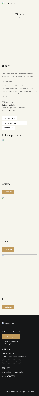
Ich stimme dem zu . (12, 343)
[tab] (9, 118)
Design (9, 108)
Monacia (6, 241)
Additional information (14, 123)
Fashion (16, 108)
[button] (16, 159)
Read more (8, 192)
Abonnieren (11, 337)
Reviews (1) (8, 128)
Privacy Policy (10, 344)
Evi (3, 299)
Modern (22, 108)
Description (9, 118)
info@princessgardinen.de (12, 372)
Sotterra (6, 184)
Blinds (12, 105)
